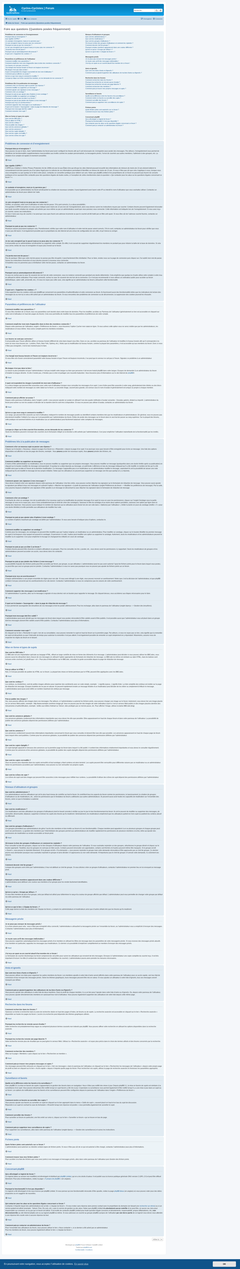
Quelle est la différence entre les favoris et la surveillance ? (105, 96)
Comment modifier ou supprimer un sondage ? (20, 96)
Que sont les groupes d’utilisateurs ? (97, 41)
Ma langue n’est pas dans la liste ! (16, 70)
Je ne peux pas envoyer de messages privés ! (101, 59)
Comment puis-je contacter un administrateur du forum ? (104, 125)
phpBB (130, 373)
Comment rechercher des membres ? (98, 86)
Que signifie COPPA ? (12, 39)
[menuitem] (20, 19)
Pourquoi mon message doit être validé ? (19, 109)
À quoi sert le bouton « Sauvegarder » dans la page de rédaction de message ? (31, 107)
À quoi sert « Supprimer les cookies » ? (18, 54)
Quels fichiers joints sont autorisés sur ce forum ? (102, 109)
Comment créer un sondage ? (15, 92)
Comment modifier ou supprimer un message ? (21, 87)
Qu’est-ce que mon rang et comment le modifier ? (21, 76)
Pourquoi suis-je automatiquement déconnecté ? (21, 52)
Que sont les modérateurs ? (94, 39)
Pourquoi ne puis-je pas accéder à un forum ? (20, 98)
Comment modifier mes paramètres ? (17, 61)
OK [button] (224, 1264)
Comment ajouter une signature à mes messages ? (22, 90)
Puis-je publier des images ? (14, 125)
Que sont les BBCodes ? (13, 118)
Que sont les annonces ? (13, 129)
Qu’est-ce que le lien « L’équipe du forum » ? (100, 52)
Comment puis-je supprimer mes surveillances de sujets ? (104, 102)
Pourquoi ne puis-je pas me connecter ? (18, 45)
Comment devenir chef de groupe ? (97, 45)
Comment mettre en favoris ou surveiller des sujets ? (103, 98)
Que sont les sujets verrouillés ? (16, 133)
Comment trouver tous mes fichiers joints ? (99, 112)
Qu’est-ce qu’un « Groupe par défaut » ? (99, 49)
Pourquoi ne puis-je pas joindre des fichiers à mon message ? (26, 100)
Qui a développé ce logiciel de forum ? (98, 119)
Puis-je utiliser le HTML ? (13, 120)
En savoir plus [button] (81, 1264)
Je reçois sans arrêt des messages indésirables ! (102, 61)
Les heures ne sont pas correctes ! (17, 65)
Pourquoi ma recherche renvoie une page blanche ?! (103, 84)
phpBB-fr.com (87, 1247)
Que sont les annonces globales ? (16, 127)
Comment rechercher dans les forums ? (98, 80)
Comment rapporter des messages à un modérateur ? (23, 105)
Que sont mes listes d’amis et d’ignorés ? (99, 70)
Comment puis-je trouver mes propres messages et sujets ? (105, 88)
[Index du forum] (13, 10)
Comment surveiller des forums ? (96, 100)
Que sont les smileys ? (13, 122)
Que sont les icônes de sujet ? (15, 135)
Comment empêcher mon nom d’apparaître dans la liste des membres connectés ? (33, 63)
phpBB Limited (65, 1176)
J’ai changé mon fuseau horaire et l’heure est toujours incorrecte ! (27, 67)
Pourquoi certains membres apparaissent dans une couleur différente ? (109, 47)
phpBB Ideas (119, 1191)
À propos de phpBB (52, 1179)
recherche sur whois (147, 1206)
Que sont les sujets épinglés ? (15, 131)
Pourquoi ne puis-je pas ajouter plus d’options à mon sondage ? (26, 94)
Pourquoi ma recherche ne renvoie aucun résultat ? (102, 82)
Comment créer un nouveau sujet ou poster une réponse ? (25, 85)
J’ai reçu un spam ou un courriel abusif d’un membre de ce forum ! (107, 63)
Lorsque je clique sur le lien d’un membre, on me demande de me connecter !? (34, 78)
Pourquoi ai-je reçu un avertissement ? (18, 102)
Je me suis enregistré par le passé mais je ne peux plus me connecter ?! (29, 47)
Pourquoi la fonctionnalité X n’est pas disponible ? (101, 121)
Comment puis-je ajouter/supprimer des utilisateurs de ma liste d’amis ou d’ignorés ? (113, 73)
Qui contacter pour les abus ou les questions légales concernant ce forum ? (110, 123)
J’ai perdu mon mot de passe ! (15, 49)
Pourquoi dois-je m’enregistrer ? (16, 37)
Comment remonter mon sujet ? (16, 111)
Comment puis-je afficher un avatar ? (17, 74)
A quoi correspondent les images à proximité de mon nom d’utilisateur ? (29, 72)
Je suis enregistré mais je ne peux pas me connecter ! (23, 43)
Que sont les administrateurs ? (95, 37)
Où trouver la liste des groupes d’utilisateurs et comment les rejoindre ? (109, 43)
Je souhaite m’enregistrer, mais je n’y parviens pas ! (22, 41)
